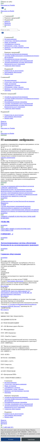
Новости (7, 21)
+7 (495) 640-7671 (7, 427)
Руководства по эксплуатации (14, 70)
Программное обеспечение (13, 72)
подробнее (4, 198)
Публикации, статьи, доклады (14, 46)
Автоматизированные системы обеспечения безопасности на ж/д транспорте (18, 63)
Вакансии (7, 23)
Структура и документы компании (15, 41)
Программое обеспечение (15, 281)
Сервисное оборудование (12, 65)
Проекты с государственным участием (16, 47)
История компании (10, 39)
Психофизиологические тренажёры (15, 59)
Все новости (5, 286)
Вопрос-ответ (8, 74)
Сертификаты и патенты (12, 44)
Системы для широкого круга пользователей (18, 60)
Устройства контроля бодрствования (16, 54)
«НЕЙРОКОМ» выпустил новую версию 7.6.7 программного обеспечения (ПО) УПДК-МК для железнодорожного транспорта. (16, 292)
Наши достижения (10, 42)
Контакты (7, 25)
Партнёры (7, 49)
